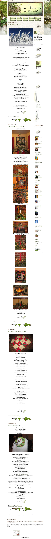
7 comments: (17, 505)
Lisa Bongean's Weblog (37, 161)
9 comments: (17, 116)
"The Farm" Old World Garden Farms (38, 153)
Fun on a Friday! (39, 165)
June (36, 114)
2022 (35, 93)
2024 (35, 91)
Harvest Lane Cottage (37, 216)
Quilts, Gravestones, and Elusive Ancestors (38, 184)
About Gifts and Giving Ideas (14, 425)
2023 (35, 92)
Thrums (36, 234)
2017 (35, 98)
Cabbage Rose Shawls (39, 235)
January (37, 119)
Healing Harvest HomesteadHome (37, 242)
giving (15, 506)
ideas (21, 506)
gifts (13, 506)
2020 (35, 95)
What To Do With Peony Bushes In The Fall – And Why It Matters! (38, 154)
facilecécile (36, 239)
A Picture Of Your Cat (40, 195)
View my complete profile (37, 40)
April (36, 116)
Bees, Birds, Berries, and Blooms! (38, 211)
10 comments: (17, 321)
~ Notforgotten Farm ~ (37, 229)
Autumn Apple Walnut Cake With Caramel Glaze (40, 144)
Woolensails (36, 156)
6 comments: (17, 415)
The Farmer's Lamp (37, 180)
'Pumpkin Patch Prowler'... (39, 201)
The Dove (39, 220)
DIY (12, 506)
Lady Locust (40, 31)
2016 (35, 99)
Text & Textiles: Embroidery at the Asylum (40, 207)
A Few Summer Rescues (39, 185)
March (36, 117)
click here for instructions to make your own (22, 474)
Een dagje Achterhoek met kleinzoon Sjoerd (40, 177)
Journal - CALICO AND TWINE (38, 245)
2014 (35, 120)
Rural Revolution (37, 136)
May (36, 115)
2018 (35, 97)
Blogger (28, 537)
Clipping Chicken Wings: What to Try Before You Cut (38, 181)
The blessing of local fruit (40, 137)
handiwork (17, 506)
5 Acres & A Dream (37, 170)
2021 (35, 94)
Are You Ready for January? (14, 24)
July (36, 113)
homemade (20, 506)
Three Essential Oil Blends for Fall (38, 242)
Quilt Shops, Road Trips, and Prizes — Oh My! (38, 162)
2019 (35, 96)
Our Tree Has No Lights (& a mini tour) (16, 126)
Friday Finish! (39, 157)
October (37, 110)
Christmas (11, 506)
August (37, 112)
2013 (35, 121)
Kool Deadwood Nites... (40, 212)
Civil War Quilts (37, 189)
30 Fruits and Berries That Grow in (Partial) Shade (38, 226)
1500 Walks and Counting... (39, 249)
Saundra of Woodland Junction (38, 147)
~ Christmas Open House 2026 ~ (40, 230)
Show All (42, 252)
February (37, 118)
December (37, 101)
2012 (35, 122)
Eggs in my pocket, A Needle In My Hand (38, 142)
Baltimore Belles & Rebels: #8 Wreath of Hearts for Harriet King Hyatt (40, 191)
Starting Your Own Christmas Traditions (17, 331)
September (37, 111)
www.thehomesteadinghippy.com (38, 225)
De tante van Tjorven (37, 175)
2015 (35, 100)
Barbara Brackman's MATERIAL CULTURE (38, 205)
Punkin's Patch (37, 194)
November (37, 109)
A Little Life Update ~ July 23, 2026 (38, 217)
